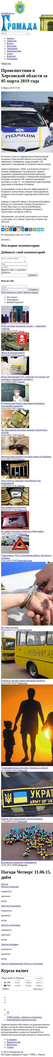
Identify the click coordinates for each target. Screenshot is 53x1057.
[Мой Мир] (10, 229)
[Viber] (30, 229)
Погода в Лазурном (33, 963)
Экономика (12, 48)
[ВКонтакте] (3, 229)
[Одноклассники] (6, 229)
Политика (11, 46)
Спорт (10, 53)
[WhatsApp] (34, 229)
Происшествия (14, 51)
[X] (14, 229)
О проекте (12, 1039)
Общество (12, 41)
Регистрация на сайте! (12, 292)
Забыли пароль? (31, 292)
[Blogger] (18, 229)
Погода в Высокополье (12, 963)
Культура (11, 56)
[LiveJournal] (26, 229)
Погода (4, 884)
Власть (10, 43)
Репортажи (12, 58)
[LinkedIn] (22, 229)
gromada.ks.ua (7, 13)
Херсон (10, 38)
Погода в (10, 886)
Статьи (21, 331)
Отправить (33, 290)
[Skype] (38, 229)
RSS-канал (12, 1044)
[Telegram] (42, 229)
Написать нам (13, 1042)
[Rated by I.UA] (13, 1014)
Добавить (33, 275)
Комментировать (16, 226)
